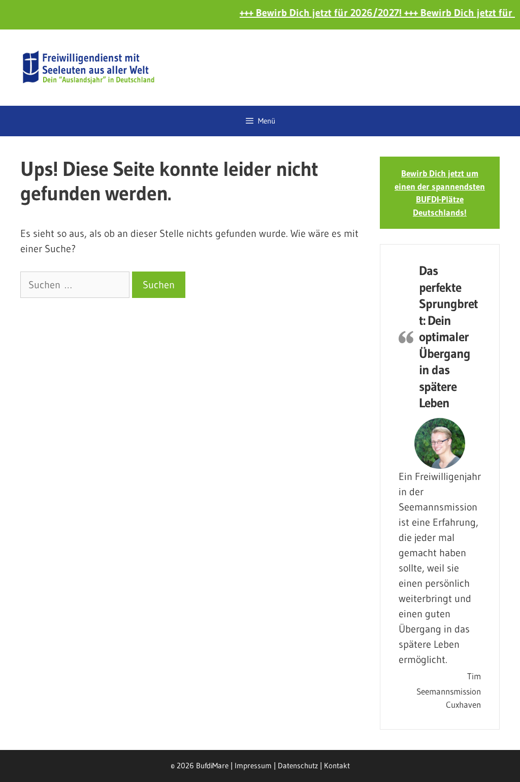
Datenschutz (298, 765)
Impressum (253, 765)
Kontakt (337, 765)
